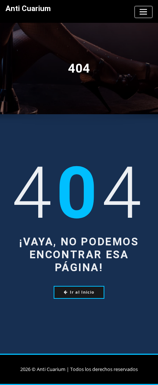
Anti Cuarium (28, 8)
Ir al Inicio (82, 292)
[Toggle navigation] (143, 12)
